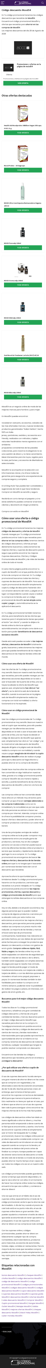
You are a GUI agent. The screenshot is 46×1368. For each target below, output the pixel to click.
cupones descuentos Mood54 (16, 1294)
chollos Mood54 (9, 1278)
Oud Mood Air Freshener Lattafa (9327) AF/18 (21, 355)
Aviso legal (7, 1331)
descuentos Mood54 (19, 1297)
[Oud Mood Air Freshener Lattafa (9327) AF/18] (23, 343)
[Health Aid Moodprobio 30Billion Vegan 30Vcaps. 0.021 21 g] (23, 113)
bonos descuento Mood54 (13, 1275)
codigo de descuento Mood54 (15, 1281)
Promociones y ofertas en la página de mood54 (29, 65)
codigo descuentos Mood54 (29, 1278)
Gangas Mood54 (35, 1303)
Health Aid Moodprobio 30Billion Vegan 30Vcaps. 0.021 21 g (23, 126)
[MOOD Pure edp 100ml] (23, 231)
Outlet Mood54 (8, 1306)
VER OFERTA (23, 133)
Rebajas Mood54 (23, 1306)
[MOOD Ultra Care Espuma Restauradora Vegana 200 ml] (23, 191)
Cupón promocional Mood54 (14, 1303)
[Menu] (2, 3)
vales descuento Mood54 (14, 1300)
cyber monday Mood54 (12, 1315)
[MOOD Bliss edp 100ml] (23, 381)
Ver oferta (23, 83)
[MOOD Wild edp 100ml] (23, 306)
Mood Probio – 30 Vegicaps (14, 165)
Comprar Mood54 (34, 1300)
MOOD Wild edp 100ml (12, 318)
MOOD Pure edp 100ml (12, 243)
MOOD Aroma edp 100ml (13, 280)
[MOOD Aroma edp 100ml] (23, 269)
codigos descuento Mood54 (22, 1287)
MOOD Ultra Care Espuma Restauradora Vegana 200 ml (22, 204)
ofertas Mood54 (37, 1297)
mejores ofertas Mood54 (21, 1309)
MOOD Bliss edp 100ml (12, 392)
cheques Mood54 (33, 1275)
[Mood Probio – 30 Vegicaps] (23, 154)
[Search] (42, 3)
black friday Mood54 (29, 1312)
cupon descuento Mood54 (32, 1291)
